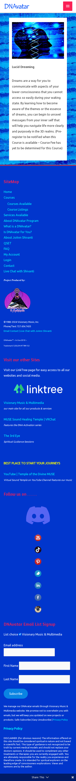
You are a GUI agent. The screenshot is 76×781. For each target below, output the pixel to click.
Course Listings (17, 209)
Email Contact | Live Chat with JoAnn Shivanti (28, 331)
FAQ (6, 248)
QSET (7, 243)
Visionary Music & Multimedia (24, 402)
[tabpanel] (38, 114)
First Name (11, 665)
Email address (13, 645)
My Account (12, 254)
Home (8, 191)
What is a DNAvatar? (17, 226)
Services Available (16, 215)
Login (7, 260)
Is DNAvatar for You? (18, 232)
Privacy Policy (60, 719)
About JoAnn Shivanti (18, 237)
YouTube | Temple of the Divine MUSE (29, 474)
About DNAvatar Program (21, 220)
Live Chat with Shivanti (19, 271)
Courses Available (19, 203)
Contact (9, 265)
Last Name (11, 679)
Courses (9, 197)
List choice (11, 634)
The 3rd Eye (12, 435)
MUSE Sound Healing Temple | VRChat (30, 419)
